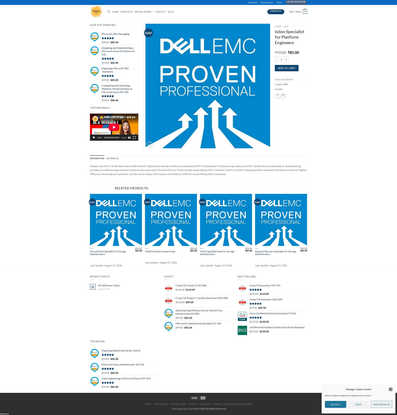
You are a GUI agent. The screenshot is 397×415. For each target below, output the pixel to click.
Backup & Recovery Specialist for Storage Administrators (275, 253)
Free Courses (161, 404)
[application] (114, 127)
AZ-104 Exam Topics (109, 285)
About (279, 2)
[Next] (307, 232)
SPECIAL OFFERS (142, 12)
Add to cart (286, 67)
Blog (171, 12)
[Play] (94, 137)
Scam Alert (252, 2)
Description (97, 158)
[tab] (97, 158)
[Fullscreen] (134, 137)
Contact (160, 12)
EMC (286, 26)
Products (126, 12)
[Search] (109, 12)
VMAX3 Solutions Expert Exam (160, 251)
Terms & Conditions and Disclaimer (232, 404)
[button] (390, 389)
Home (115, 12)
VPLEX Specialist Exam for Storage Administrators (217, 253)
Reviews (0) (112, 158)
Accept (335, 404)
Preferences (381, 404)
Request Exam (267, 2)
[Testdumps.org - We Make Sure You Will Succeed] (96, 11)
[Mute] (129, 137)
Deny (358, 404)
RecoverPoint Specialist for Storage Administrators (108, 253)
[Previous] (90, 232)
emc (281, 89)
